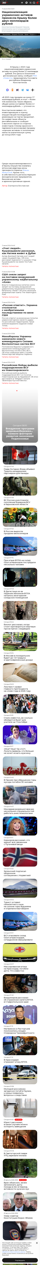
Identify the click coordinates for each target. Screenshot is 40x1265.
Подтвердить (20, 1260)
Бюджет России (17, 34)
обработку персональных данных (14, 1252)
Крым (26, 34)
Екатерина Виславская (18, 186)
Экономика (6, 34)
